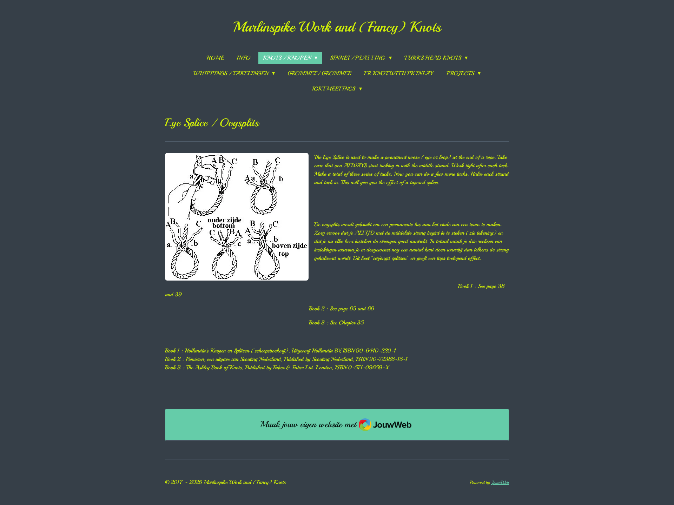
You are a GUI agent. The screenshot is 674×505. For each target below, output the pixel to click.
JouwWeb (500, 482)
